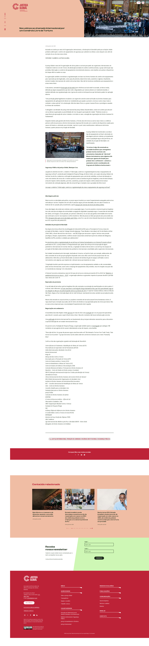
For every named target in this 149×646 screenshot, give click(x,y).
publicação (51, 319)
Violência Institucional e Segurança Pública (95, 439)
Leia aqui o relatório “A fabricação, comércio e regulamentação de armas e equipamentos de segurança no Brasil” (77, 187)
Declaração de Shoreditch (68, 88)
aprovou (69, 313)
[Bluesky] (40, 615)
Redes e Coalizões (107, 586)
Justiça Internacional (59, 439)
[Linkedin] (36, 615)
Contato (103, 616)
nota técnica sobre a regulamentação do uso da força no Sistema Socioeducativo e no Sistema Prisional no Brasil (79, 242)
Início (63, 586)
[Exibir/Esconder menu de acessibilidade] (5, 29)
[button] (91, 528)
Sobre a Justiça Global (66, 595)
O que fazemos (66, 608)
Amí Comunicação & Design (84, 633)
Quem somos (65, 591)
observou (77, 231)
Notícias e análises (104, 603)
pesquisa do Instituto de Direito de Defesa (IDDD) (90, 205)
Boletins (102, 606)
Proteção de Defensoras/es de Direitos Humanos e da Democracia (70, 613)
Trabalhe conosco (65, 604)
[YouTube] (34, 615)
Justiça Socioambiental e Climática (70, 621)
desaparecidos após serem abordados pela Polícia (63, 218)
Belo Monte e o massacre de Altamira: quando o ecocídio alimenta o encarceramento (43, 514)
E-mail (86, 548)
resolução (88, 313)
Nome (86, 541)
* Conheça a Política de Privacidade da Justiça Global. (54, 559)
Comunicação (105, 596)
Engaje (102, 611)
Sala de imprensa (104, 601)
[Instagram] (25, 615)
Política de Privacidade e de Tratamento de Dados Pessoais (33, 621)
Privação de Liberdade (74, 439)
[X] (27, 615)
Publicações (105, 591)
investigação (95, 326)
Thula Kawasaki (92, 633)
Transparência (64, 598)
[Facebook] (30, 615)
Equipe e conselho (65, 601)
